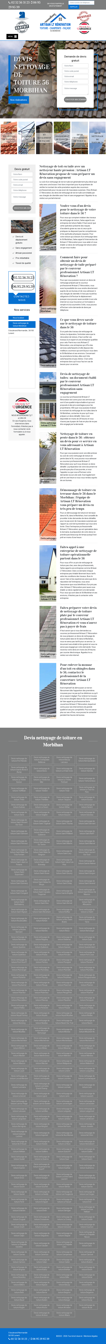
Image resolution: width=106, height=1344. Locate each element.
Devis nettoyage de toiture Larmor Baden (41, 1102)
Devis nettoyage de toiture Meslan (19, 1054)
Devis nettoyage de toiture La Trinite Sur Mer (41, 779)
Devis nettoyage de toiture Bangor (64, 1299)
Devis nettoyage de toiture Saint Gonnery (19, 882)
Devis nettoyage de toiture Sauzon (64, 813)
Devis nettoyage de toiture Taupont (64, 798)
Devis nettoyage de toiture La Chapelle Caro (64, 1244)
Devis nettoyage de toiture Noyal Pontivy (19, 1014)
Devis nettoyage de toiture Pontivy (42, 961)
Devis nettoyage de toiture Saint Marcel (87, 842)
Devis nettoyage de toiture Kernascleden (86, 759)
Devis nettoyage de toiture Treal (64, 789)
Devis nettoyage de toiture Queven (64, 946)
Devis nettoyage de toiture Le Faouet (64, 1200)
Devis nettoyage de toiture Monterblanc (64, 1039)
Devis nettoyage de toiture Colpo (19, 1234)
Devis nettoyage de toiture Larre (64, 1095)
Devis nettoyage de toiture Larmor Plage (19, 1102)
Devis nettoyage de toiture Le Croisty (64, 1218)
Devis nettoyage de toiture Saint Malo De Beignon (41, 852)
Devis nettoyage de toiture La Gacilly (42, 1193)
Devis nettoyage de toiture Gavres (87, 1185)
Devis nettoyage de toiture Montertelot (19, 1039)
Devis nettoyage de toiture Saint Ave (42, 902)
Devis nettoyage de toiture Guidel (19, 1158)
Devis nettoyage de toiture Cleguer (64, 1234)
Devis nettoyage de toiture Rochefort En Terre (87, 919)
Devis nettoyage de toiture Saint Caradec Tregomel (41, 892)
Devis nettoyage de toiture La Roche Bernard (19, 929)
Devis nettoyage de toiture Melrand (64, 1054)
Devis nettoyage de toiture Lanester (42, 1117)
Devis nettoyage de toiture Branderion (42, 1276)
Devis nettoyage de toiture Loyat (19, 1069)
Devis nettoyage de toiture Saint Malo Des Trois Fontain (19, 852)
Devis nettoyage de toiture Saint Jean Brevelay (42, 862)
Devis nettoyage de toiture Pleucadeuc (19, 999)
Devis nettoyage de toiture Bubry (42, 1268)
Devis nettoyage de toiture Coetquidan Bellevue (42, 759)
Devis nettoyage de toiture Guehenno (87, 1166)
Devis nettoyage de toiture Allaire (64, 1314)
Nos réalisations (18, 100)
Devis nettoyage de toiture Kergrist (42, 1125)
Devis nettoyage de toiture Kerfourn (64, 1125)
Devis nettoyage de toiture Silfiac (64, 806)
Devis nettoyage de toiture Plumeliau (42, 968)
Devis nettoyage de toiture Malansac (42, 1069)
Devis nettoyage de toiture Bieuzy (64, 1283)
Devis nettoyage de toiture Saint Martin (64, 842)
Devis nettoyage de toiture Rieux (64, 929)
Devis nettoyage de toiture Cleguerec (42, 1234)
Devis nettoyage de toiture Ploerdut (19, 991)
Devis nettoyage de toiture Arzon (42, 1306)
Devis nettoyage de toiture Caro (87, 1244)
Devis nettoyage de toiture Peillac (19, 1006)
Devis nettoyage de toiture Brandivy (19, 1276)
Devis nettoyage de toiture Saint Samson (19, 832)
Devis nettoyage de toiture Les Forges (87, 1193)
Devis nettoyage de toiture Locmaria (19, 1086)
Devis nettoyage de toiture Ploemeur (42, 991)
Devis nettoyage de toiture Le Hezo (64, 1142)
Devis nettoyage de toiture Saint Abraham (42, 910)
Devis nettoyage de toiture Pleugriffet (64, 991)
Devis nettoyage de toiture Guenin (19, 1166)
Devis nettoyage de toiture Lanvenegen (64, 1102)
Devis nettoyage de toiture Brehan (64, 1268)
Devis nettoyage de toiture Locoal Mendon (19, 1077)
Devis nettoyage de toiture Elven (42, 1209)
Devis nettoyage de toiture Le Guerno (42, 1158)
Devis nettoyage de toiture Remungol (87, 929)
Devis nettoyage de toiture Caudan (42, 1244)
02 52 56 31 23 (20, 2)
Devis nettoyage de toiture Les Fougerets (64, 1193)
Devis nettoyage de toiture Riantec (42, 929)
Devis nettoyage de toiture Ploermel (64, 984)
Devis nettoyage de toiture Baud (19, 1299)
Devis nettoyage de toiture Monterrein (42, 1039)
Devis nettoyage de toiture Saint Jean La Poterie (19, 862)
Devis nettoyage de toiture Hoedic (42, 1142)
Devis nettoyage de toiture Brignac (19, 1268)
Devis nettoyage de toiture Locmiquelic (42, 1077)
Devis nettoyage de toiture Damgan (64, 1209)
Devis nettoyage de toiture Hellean (19, 1150)
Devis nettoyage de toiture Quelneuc (19, 953)
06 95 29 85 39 (40, 1338)
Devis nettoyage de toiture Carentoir (42, 1253)
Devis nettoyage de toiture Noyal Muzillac (64, 1014)
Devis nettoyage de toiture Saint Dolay (64, 882)
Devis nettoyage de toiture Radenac (64, 938)
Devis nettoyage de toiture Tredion (42, 789)
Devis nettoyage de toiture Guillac (87, 1150)
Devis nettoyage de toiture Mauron (19, 1062)
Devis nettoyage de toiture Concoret (64, 1226)
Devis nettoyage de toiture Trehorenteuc (86, 779)
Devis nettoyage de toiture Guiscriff (64, 1150)
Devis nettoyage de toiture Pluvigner (64, 961)
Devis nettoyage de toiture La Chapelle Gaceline (19, 1244)
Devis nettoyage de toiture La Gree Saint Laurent (64, 1176)
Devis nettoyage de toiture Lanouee (19, 1110)
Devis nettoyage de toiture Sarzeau (87, 813)
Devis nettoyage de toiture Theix (19, 798)
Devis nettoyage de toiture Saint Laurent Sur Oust (87, 852)
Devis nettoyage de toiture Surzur (87, 798)
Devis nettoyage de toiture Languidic (64, 1110)
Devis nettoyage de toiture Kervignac (19, 1125)
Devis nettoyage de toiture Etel (87, 1200)
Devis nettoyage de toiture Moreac (64, 1030)
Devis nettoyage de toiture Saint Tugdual (41, 822)
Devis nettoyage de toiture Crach (19, 1226)
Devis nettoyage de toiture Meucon (87, 1047)
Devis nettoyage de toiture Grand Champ (87, 1176)
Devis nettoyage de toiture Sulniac (19, 806)
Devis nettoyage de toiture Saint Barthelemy (19, 902)
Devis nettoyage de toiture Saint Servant (86, 822)
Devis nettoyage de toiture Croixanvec (42, 1218)
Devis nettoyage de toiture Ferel (19, 1200)
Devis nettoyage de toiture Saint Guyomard (19, 872)
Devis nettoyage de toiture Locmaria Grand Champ (42, 1086)
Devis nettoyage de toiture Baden (42, 1299)
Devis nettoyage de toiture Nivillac (87, 1014)
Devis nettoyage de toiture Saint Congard (19, 892)
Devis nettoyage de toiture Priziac (42, 953)
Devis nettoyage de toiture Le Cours (42, 1226)
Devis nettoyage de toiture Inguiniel (42, 1134)
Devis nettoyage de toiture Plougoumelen (87, 976)
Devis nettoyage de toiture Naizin (87, 1021)
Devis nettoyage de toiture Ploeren (87, 984)
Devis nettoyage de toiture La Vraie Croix (64, 769)
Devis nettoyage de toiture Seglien (42, 813)
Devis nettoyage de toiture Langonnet (87, 1110)
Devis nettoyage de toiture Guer (64, 1158)
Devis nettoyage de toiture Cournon (87, 1226)
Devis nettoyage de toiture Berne (42, 1291)
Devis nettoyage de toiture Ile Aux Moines (64, 1134)
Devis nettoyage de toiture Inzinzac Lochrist (19, 1133)
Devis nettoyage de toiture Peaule (64, 1006)
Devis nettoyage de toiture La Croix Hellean (87, 1209)
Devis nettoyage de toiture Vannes (87, 769)
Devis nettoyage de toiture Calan (42, 1261)
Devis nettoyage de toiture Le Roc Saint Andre (64, 919)
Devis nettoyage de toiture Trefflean (19, 789)
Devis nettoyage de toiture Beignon (64, 1291)
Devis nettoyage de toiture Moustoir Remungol (42, 1030)
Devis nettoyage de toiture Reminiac (19, 938)
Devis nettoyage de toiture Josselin (87, 1125)
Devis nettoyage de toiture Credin (87, 1218)
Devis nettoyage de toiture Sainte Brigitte (64, 892)
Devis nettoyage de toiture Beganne (87, 1291)
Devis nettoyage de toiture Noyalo (42, 1014)
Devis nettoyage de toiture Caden (64, 1261)
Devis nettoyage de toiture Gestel (19, 1193)
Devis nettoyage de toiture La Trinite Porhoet (64, 779)
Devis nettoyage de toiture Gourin (19, 1185)
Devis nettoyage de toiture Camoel (87, 1253)
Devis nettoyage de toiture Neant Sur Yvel (64, 1021)
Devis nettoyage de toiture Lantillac (42, 1110)
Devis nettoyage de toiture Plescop (42, 999)
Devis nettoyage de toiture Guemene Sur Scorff (41, 1166)
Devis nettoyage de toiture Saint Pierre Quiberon (42, 832)
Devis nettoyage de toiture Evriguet (42, 1200)
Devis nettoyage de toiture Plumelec (87, 968)
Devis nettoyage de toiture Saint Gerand (87, 882)
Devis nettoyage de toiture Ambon (42, 1314)
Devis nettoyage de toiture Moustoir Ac (87, 1030)
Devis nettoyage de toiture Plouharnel (19, 984)
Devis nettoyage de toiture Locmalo (64, 1086)
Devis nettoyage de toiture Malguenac (64, 1062)
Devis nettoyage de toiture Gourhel (42, 1185)
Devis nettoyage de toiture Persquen (87, 999)
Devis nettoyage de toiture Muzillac (19, 1030)
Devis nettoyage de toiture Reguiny (42, 938)
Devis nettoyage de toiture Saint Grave (42, 872)
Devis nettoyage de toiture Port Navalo (19, 759)
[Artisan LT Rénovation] (55, 22)
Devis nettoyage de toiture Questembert (87, 946)
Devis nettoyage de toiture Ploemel (87, 991)
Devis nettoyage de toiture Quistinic (19, 946)
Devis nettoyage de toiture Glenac (64, 1185)
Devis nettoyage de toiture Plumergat (19, 968)
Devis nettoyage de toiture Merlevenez (42, 1054)
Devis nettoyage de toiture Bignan (42, 1283)
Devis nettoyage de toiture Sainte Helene (87, 862)
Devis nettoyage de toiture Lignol (42, 1095)
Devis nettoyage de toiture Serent (87, 806)
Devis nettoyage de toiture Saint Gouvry (64, 872)
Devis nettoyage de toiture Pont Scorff (19, 961)
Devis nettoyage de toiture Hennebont (87, 1142)
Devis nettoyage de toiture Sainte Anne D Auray (19, 769)
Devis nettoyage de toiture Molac (42, 1047)
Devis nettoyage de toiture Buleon (87, 1261)
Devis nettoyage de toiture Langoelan (19, 1117)
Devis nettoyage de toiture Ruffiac (64, 910)
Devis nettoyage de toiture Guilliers (42, 1150)
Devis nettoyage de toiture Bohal (87, 1276)
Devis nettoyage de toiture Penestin (42, 1006)
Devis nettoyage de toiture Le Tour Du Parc (87, 789)
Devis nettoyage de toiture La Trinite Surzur (19, 779)
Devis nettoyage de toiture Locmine (64, 1077)
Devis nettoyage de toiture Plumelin (64, 968)
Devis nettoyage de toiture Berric (87, 1283)
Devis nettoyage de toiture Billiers (19, 1283)
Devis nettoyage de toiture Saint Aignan (19, 910)
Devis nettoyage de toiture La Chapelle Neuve (87, 1234)
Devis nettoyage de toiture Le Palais (87, 1006)
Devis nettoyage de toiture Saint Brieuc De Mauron (87, 892)
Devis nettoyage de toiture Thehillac (42, 798)
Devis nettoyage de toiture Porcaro (64, 953)
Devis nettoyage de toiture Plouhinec (64, 976)
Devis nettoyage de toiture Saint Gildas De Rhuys (42, 882)
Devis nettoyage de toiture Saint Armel (64, 902)
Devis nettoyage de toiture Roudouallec (19, 919)
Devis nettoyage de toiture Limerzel (19, 1095)
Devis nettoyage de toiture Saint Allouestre (87, 902)
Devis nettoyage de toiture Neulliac (42, 1021)
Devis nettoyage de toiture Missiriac (64, 1047)
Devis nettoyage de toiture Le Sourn (42, 806)
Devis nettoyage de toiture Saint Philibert (64, 832)
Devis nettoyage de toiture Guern (87, 1158)
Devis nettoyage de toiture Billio (64, 1276)
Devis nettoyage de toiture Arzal (87, 1306)
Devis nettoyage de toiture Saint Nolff (87, 832)
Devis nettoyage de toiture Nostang (19, 1021)
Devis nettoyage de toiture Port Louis (87, 953)
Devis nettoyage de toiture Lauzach (87, 1095)
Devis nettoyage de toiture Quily (87, 938)
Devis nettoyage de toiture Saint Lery (64, 852)
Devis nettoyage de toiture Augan (19, 1306)
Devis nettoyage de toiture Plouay (42, 984)
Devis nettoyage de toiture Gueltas (64, 1166)
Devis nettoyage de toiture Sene (19, 813)
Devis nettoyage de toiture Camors (19, 1261)
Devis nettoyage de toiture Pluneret (87, 961)
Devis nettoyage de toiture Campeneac (64, 1253)
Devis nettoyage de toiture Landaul (64, 1117)
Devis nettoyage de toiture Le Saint (87, 910)
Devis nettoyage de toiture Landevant (87, 1117)
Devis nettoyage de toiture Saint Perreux (19, 842)
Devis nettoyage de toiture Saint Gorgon (87, 872)
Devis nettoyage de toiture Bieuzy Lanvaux (64, 759)
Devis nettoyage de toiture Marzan (42, 1062)
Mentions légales (91, 1336)
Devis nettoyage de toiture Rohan (42, 919)
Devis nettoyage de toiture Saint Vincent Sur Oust (19, 822)
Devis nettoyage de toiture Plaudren (64, 999)
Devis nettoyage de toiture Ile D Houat (19, 1142)
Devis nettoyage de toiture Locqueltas (87, 1069)
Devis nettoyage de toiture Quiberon (42, 946)
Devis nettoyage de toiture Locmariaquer (87, 1077)
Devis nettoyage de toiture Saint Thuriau (64, 822)
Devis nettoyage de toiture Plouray (42, 976)
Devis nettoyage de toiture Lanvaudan (87, 1102)
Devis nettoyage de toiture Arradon (64, 1306)
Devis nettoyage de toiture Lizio (87, 1086)
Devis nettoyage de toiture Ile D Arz (87, 1134)
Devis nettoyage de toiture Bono (42, 769)
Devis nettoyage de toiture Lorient (64, 1069)
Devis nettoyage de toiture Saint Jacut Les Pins (64, 862)
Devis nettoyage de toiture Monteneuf (87, 1039)
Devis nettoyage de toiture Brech (87, 1268)
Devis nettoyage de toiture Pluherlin (19, 976)
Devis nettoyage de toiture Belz (19, 1291)
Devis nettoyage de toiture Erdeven (19, 1209)
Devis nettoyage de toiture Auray (87, 1299)
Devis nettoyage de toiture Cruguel (19, 1218)
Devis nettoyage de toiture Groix (19, 1176)
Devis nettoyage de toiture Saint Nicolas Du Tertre (42, 842)
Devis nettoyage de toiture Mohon (19, 1047)
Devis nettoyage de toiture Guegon (42, 1176)
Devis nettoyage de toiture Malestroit (87, 1062)
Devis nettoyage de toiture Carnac (19, 1253)
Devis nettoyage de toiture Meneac (87, 1054)
